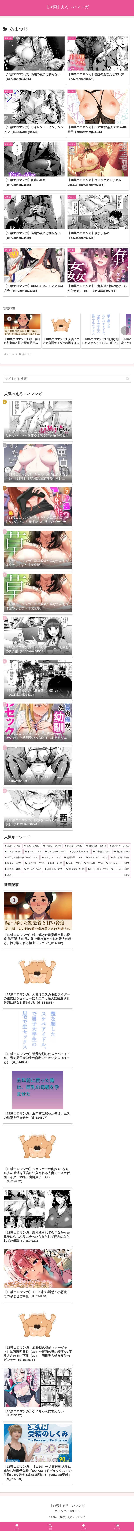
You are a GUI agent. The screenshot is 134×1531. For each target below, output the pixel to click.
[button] (125, 330)
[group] (22, 330)
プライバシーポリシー (67, 1511)
